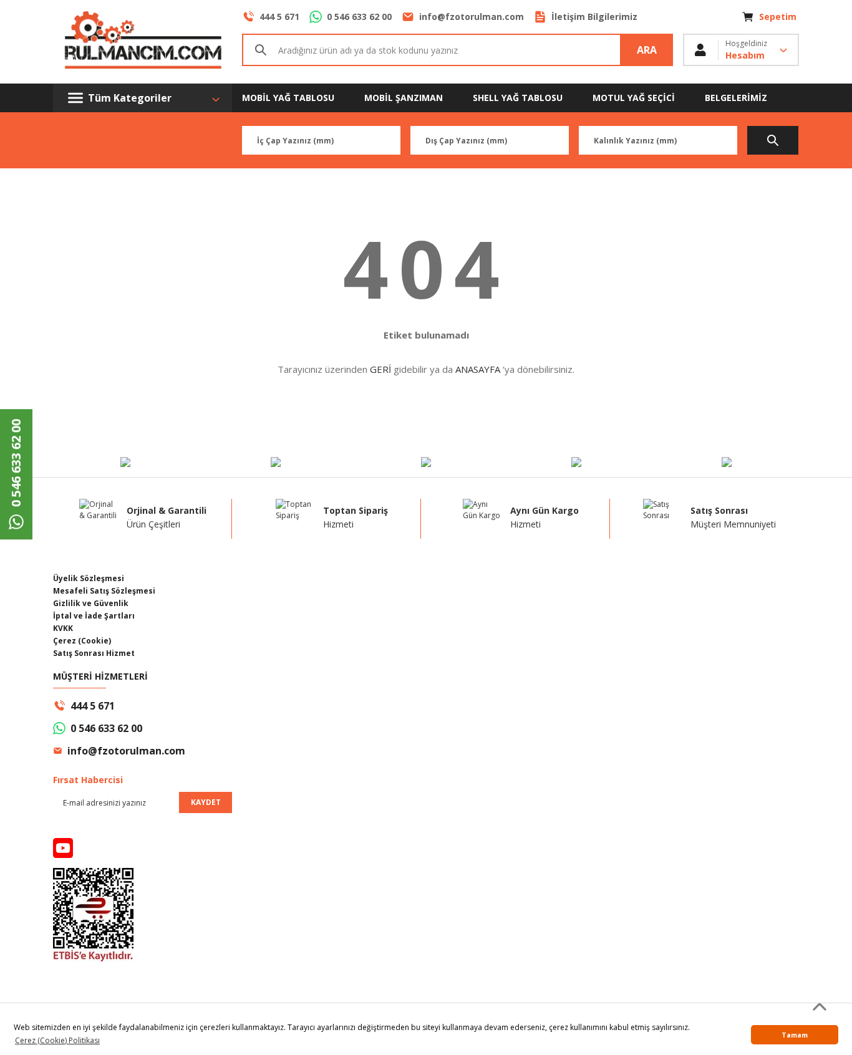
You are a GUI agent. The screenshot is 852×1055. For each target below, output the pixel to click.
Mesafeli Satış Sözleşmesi (104, 590)
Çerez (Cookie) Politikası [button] (57, 1040)
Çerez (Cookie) (82, 640)
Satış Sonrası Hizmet (94, 653)
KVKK (63, 628)
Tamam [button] (795, 1034)
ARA (647, 50)
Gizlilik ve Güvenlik (90, 603)
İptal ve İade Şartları (94, 615)
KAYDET (206, 802)
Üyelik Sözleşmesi (88, 578)
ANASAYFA (477, 369)
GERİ (380, 369)
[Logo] (142, 42)
